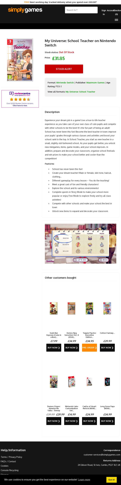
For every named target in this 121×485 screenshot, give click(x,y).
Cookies (4, 466)
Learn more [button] (84, 479)
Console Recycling (9, 470)
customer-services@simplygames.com (102, 454)
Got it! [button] (111, 480)
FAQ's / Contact (8, 461)
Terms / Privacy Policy (11, 457)
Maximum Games (95, 82)
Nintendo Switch (65, 82)
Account (110, 10)
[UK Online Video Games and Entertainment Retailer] (25, 10)
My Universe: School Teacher (80, 91)
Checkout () (116, 12)
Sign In (104, 12)
